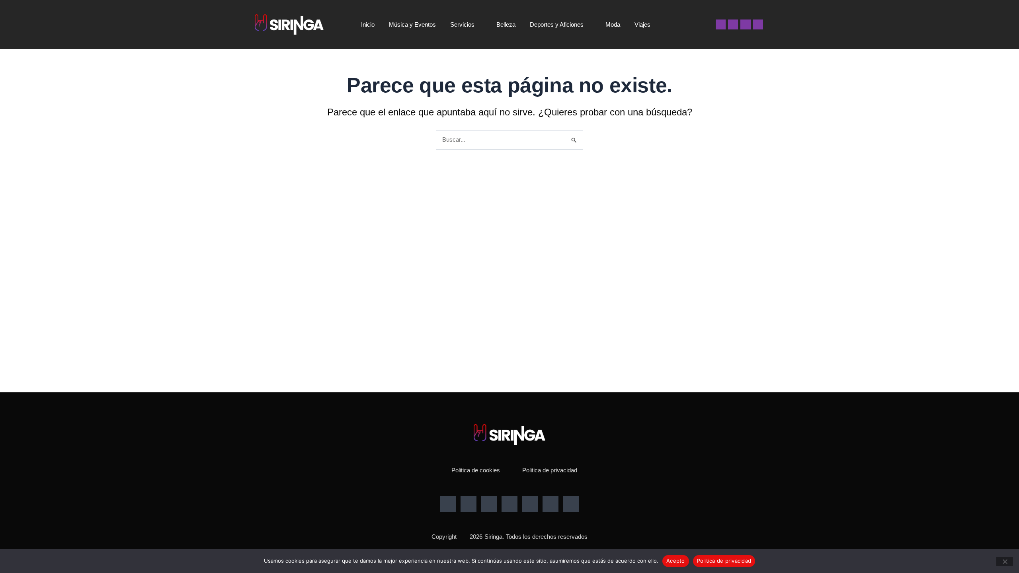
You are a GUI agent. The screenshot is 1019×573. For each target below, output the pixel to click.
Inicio (368, 24)
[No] (1004, 561)
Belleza (505, 24)
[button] (697, 24)
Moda (612, 24)
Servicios (462, 24)
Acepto (675, 560)
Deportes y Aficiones (557, 24)
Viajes (642, 24)
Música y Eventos (412, 24)
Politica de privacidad (724, 560)
